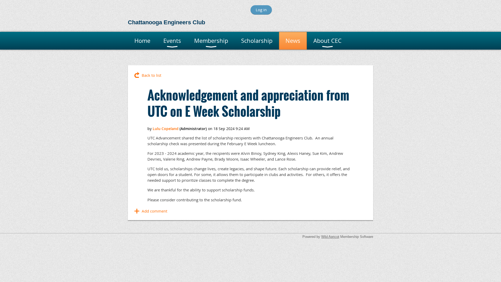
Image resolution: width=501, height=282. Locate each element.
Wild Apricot (330, 237)
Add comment (154, 211)
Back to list (151, 75)
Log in (261, 9)
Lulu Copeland (165, 128)
